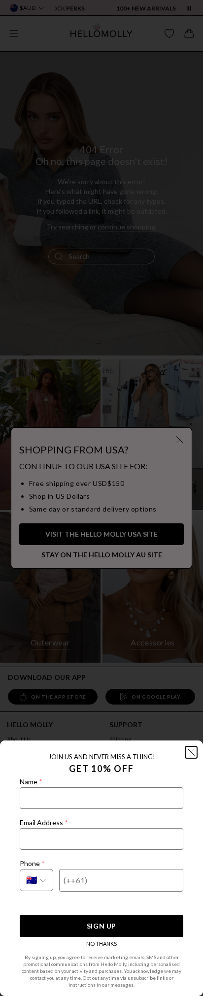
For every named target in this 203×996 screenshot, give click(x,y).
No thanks (101, 943)
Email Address (44, 822)
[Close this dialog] (191, 752)
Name (31, 781)
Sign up (101, 926)
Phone (32, 863)
